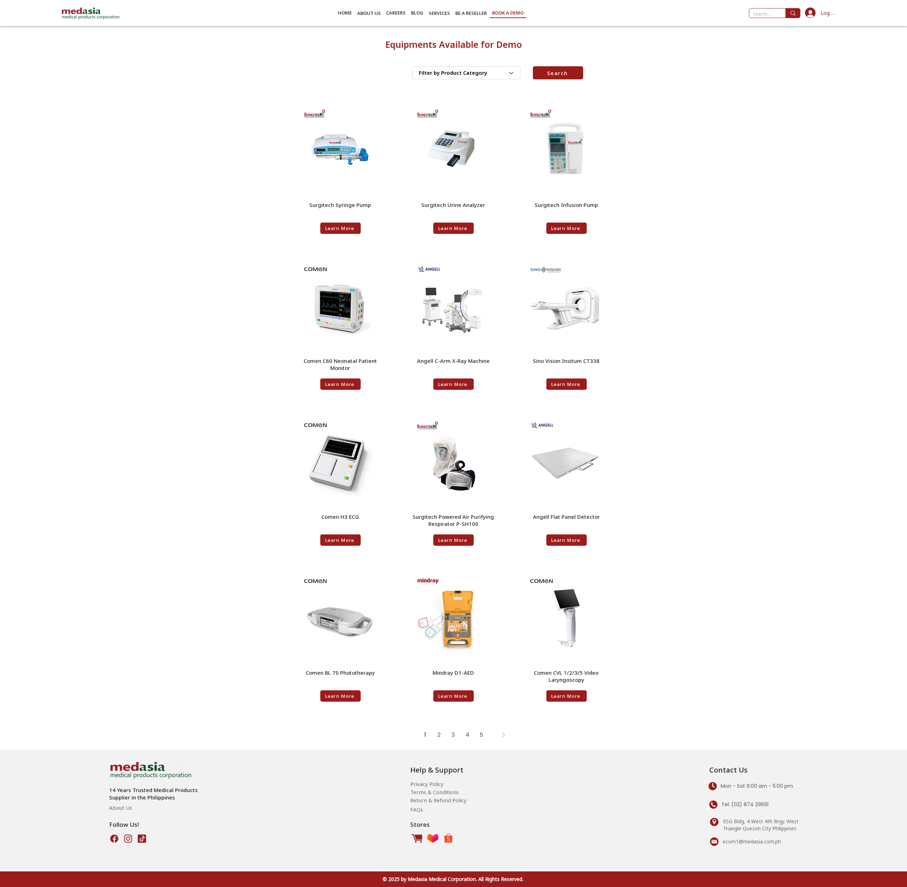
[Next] (503, 735)
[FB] (114, 838)
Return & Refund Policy (438, 800)
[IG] (128, 838)
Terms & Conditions (434, 792)
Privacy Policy (427, 783)
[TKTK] (142, 838)
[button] (369, 13)
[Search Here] (792, 13)
